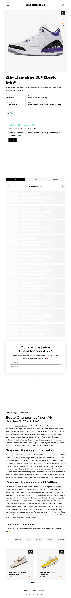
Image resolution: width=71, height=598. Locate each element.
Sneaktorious (35, 4)
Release (55, 179)
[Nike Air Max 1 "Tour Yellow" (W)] (51, 561)
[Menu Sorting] (8, 186)
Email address (14, 362)
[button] (8, 5)
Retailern (39, 458)
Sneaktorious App (34, 351)
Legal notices (39, 594)
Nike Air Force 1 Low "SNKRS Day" (17, 573)
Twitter (34, 590)
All (15, 179)
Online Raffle (60, 495)
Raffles (8, 431)
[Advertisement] (35, 160)
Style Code (28, 460)
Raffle (35, 179)
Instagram (27, 590)
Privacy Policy (30, 594)
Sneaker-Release (21, 426)
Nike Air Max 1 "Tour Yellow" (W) (48, 573)
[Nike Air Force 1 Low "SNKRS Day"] (20, 561)
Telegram (41, 590)
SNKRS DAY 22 (22, 125)
